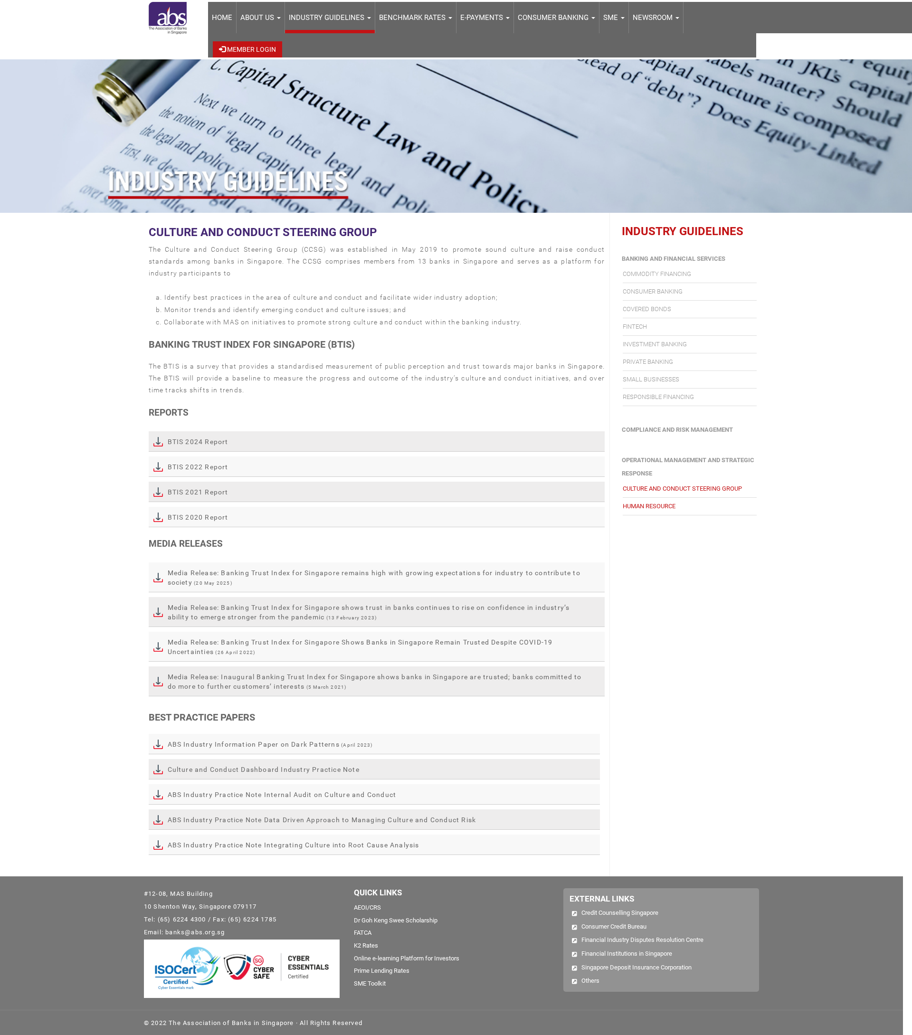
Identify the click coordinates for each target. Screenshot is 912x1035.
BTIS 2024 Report (198, 442)
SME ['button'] (611, 17)
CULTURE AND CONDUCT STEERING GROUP (682, 488)
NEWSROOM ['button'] (653, 17)
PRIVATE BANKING (648, 361)
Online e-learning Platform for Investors (406, 958)
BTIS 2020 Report (198, 517)
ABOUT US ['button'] (258, 17)
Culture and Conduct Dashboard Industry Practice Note (264, 769)
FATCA (362, 932)
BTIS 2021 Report (198, 492)
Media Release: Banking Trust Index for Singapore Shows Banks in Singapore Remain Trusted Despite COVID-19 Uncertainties (360, 646)
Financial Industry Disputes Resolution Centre (642, 939)
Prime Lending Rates (381, 970)
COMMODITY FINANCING (657, 273)
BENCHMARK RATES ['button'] (413, 17)
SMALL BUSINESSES (651, 379)
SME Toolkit (370, 983)
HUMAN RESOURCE (649, 506)
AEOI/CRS (367, 907)
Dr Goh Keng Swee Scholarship (395, 920)
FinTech (635, 326)
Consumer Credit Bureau (613, 926)
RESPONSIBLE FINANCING (658, 396)
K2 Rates (366, 945)
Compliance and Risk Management (677, 429)
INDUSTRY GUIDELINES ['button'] (327, 17)
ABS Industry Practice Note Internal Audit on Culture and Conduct (282, 794)
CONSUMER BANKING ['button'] (554, 17)
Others (590, 980)
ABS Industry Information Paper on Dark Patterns (270, 744)
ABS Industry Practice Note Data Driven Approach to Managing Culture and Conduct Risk (322, 820)
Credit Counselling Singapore (619, 912)
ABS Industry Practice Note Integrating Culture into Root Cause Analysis (293, 845)
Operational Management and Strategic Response (688, 466)
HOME (222, 17)
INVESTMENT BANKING (655, 344)
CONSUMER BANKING (653, 291)
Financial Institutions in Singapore (626, 953)
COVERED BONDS (647, 309)
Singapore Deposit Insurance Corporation (636, 967)
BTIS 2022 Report (198, 467)
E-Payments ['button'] (482, 17)
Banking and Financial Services (673, 258)
